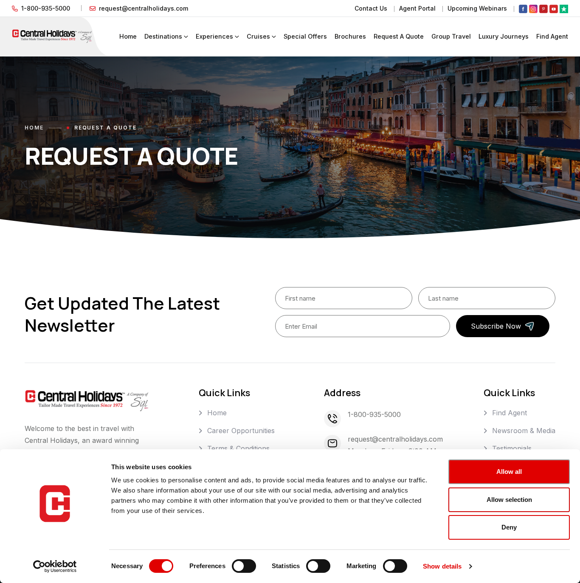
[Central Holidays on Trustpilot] (564, 8)
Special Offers (305, 36)
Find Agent (552, 36)
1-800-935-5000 (45, 8)
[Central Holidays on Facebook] (523, 8)
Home (128, 36)
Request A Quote (399, 36)
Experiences (214, 36)
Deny (509, 527)
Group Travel (451, 36)
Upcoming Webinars (477, 8)
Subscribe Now (496, 326)
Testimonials (512, 448)
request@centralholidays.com (143, 8)
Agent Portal (417, 8)
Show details (442, 566)
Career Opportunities (241, 430)
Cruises (258, 36)
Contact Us (371, 8)
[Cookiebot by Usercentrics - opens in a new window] (55, 566)
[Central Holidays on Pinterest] (543, 8)
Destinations (163, 36)
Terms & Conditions (238, 448)
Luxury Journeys (504, 36)
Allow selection (509, 499)
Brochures (350, 36)
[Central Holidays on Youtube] (553, 8)
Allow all (509, 471)
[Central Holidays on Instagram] (533, 8)
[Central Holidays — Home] (52, 35)
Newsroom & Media (523, 430)
